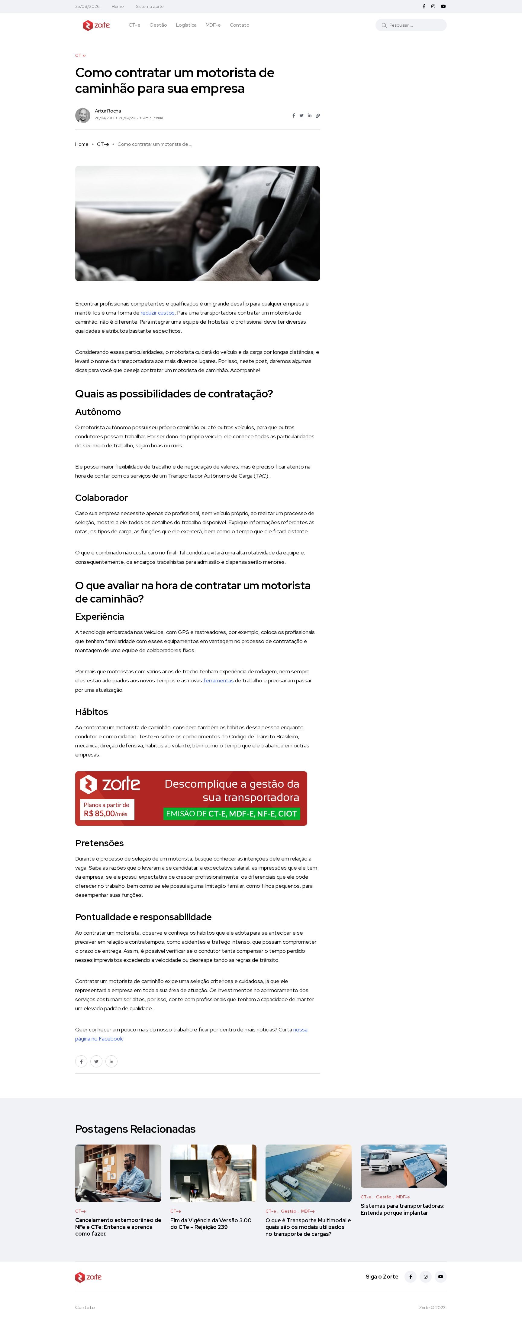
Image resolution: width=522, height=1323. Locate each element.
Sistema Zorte (150, 6)
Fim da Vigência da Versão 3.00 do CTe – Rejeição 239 (211, 1223)
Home (118, 6)
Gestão (158, 25)
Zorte (424, 1307)
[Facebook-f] (410, 1277)
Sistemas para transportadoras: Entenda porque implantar (402, 1209)
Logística (186, 25)
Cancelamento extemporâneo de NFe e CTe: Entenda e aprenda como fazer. (118, 1227)
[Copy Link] (318, 116)
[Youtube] (441, 1277)
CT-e (134, 25)
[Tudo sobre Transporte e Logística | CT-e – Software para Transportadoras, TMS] (96, 25)
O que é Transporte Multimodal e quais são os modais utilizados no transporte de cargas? (308, 1227)
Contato (240, 25)
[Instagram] (426, 1277)
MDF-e (213, 25)
